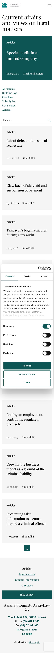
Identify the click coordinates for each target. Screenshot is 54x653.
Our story (27, 585)
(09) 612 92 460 (29, 625)
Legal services (27, 574)
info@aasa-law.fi (27, 629)
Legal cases (8, 105)
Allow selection (27, 374)
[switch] (46, 335)
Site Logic (34, 642)
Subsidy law (9, 101)
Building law (9, 92)
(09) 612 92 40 (31, 621)
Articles (6, 109)
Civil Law (7, 97)
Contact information (27, 580)
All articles (8, 88)
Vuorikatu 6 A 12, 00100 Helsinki (27, 617)
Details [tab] (27, 276)
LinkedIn (27, 633)
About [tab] (44, 276)
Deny (27, 382)
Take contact (27, 594)
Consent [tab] (9, 276)
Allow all (27, 365)
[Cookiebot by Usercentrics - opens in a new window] (38, 268)
